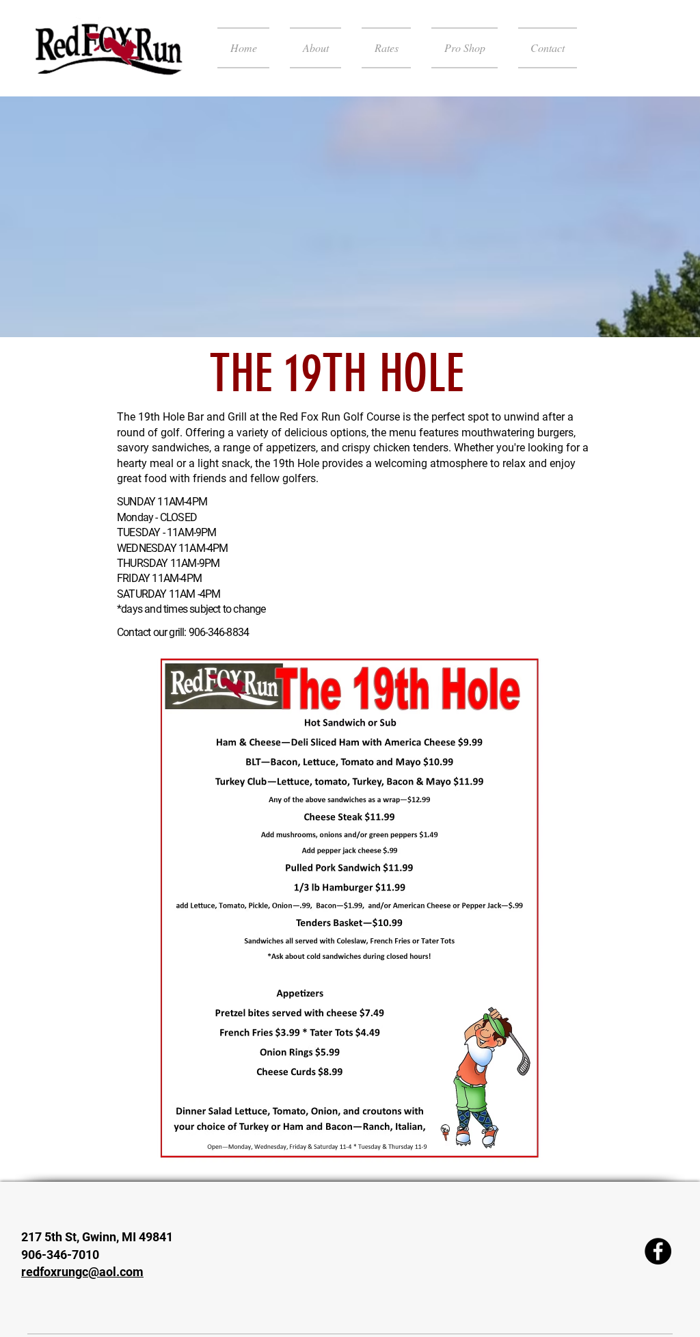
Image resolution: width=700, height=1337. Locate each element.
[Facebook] (658, 1251)
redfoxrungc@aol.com (82, 1272)
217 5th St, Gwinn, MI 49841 (97, 1237)
